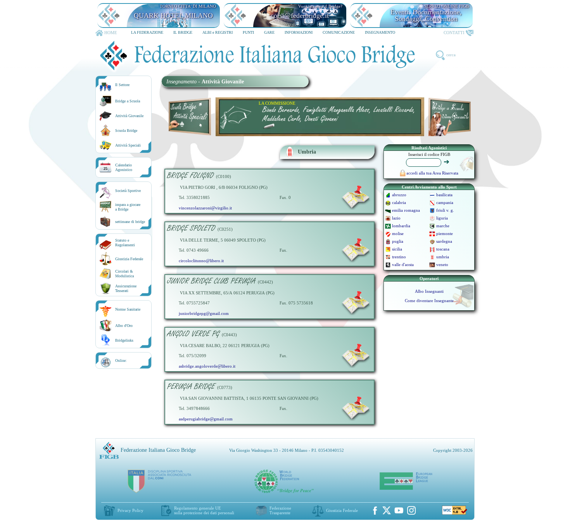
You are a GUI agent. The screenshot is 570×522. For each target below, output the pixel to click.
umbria (442, 256)
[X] (386, 510)
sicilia (397, 249)
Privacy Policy (130, 510)
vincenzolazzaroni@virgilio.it (205, 208)
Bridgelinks (124, 340)
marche (442, 225)
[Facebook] (375, 510)
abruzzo (399, 194)
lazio (396, 218)
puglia (397, 241)
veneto (442, 264)
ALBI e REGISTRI (217, 32)
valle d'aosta (403, 264)
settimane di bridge (130, 222)
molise (398, 233)
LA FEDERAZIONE (147, 32)
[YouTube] (399, 510)
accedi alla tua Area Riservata (432, 173)
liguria (442, 218)
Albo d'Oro (124, 325)
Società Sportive (128, 190)
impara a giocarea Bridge (127, 206)
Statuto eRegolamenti (125, 242)
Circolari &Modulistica (124, 273)
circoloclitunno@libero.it (201, 260)
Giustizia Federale (129, 259)
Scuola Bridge (126, 130)
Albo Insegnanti (429, 291)
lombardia (401, 225)
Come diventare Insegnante (429, 300)
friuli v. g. (445, 210)
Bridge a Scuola (127, 101)
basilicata (444, 194)
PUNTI (248, 32)
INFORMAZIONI (299, 32)
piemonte (444, 233)
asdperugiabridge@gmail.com (206, 419)
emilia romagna (406, 210)
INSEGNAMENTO (380, 32)
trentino (399, 256)
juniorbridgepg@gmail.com (204, 313)
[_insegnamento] (356, 208)
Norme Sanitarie (127, 309)
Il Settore (122, 85)
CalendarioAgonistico (123, 167)
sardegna (444, 241)
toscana (442, 249)
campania (444, 202)
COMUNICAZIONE (339, 32)
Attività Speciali (128, 145)
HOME (110, 32)
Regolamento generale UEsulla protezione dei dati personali (204, 510)
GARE (269, 32)
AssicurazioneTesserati (125, 288)
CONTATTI (454, 32)
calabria (399, 202)
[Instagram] (411, 510)
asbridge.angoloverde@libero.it (207, 366)
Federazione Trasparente (280, 510)
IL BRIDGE (182, 32)
